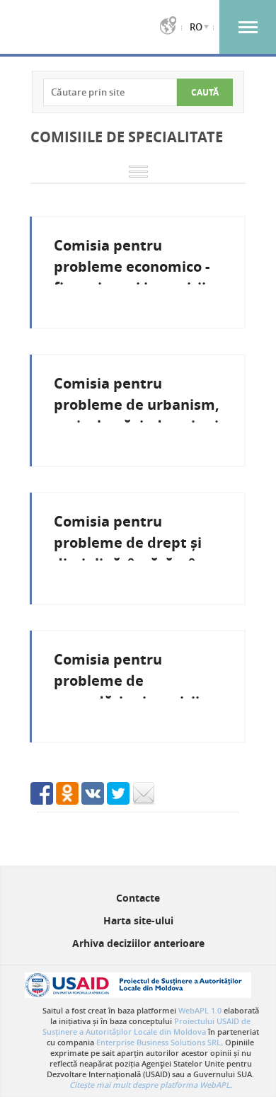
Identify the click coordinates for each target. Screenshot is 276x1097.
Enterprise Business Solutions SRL (158, 1042)
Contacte (138, 897)
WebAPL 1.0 (200, 1010)
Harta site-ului (138, 920)
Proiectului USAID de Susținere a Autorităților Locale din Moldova (146, 1026)
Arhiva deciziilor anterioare (138, 943)
